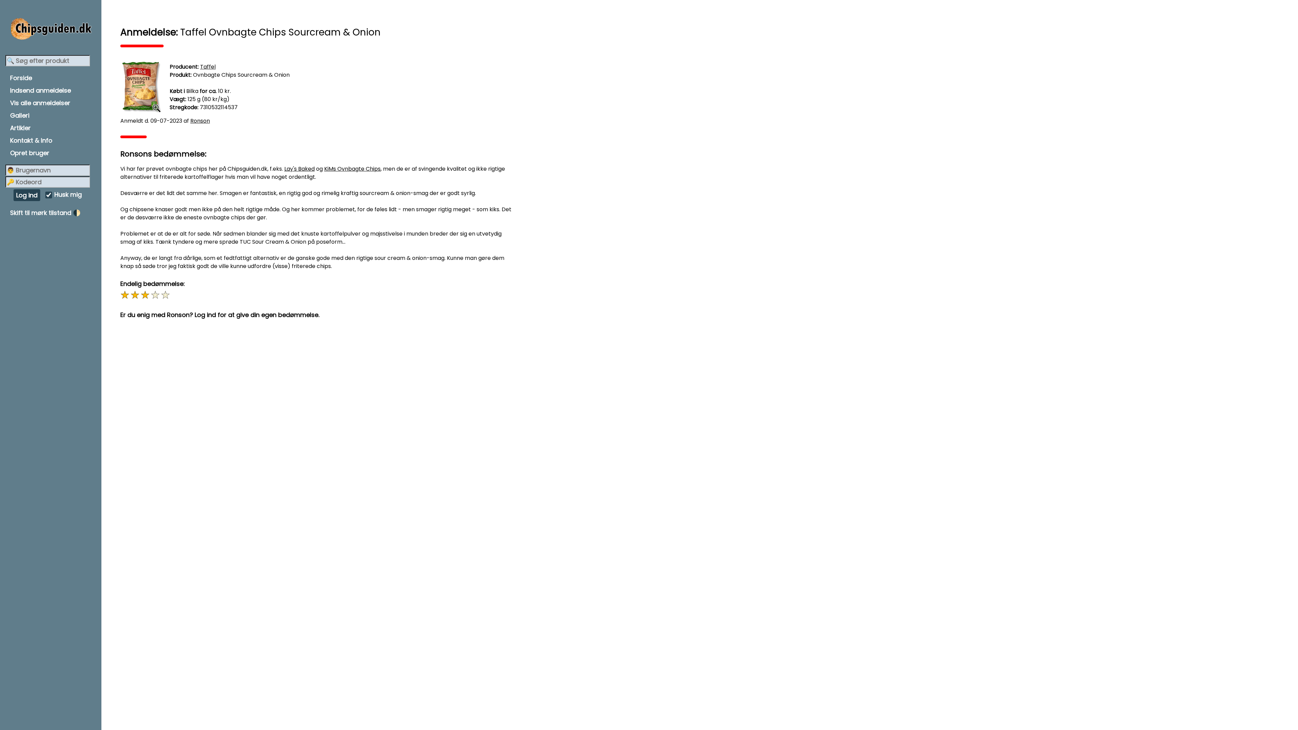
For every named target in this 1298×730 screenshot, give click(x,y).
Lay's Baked (299, 169)
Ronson (200, 121)
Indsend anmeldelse (40, 90)
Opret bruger (29, 153)
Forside (21, 78)
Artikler (20, 128)
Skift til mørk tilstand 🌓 (45, 213)
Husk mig (68, 195)
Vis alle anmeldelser (40, 103)
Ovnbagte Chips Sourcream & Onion (241, 75)
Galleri (19, 115)
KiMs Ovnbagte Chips (352, 169)
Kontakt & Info (31, 140)
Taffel (208, 67)
